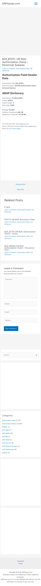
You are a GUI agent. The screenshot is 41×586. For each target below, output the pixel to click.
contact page (15, 128)
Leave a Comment (8, 68)
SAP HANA (5, 440)
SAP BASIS (6, 433)
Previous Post (20, 184)
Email (20, 563)
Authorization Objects (24, 210)
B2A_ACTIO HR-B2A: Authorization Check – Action (20, 233)
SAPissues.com (11, 3)
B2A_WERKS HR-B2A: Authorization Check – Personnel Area (19, 248)
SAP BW (5, 436)
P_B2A (7, 207)
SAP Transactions (8, 449)
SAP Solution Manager (9, 446)
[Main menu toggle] (36, 4)
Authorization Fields (22, 68)
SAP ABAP (5, 430)
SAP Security (6, 443)
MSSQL (4, 427)
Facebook (20, 561)
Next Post (20, 189)
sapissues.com (24, 124)
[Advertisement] (20, 34)
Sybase (4, 452)
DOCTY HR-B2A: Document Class (19, 219)
